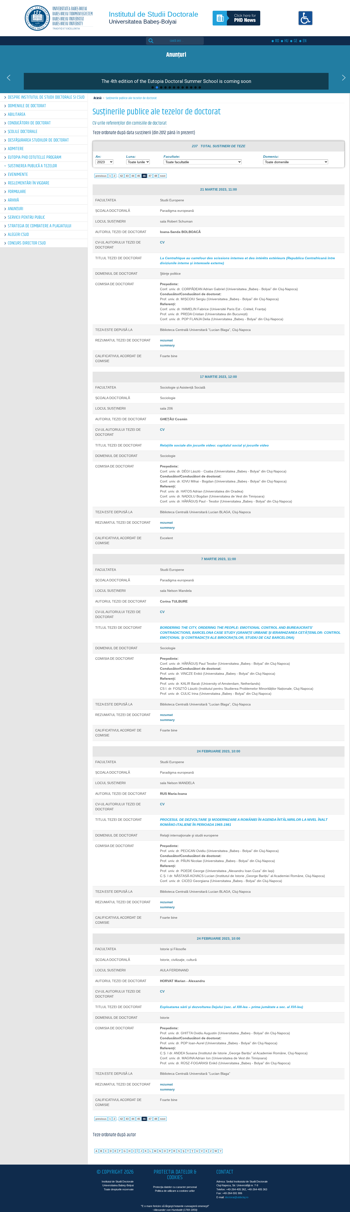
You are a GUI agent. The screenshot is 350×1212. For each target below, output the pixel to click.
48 (155, 175)
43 (127, 175)
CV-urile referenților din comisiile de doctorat (130, 123)
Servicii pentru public (26, 217)
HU (286, 41)
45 (138, 175)
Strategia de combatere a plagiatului (39, 226)
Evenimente (18, 174)
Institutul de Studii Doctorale (153, 14)
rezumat (166, 340)
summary (167, 345)
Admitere (16, 148)
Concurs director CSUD (27, 243)
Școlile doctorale (22, 131)
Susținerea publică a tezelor (32, 165)
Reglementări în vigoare (28, 183)
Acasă (97, 98)
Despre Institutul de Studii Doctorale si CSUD (46, 97)
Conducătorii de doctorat (29, 123)
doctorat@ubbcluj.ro (236, 1197)
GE (295, 41)
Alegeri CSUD (18, 234)
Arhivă (13, 200)
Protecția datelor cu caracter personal (175, 1187)
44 (132, 175)
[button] (8, 77)
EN (304, 41)
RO (277, 41)
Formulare (17, 191)
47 (150, 175)
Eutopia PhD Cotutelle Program (34, 157)
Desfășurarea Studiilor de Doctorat (38, 140)
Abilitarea (16, 114)
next (162, 175)
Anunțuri (15, 208)
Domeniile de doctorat (27, 105)
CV (162, 242)
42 (121, 175)
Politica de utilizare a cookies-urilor (175, 1190)
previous (100, 175)
